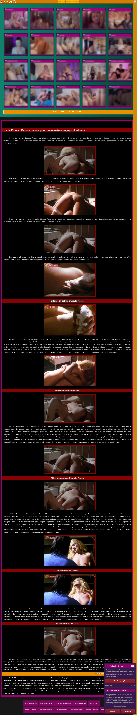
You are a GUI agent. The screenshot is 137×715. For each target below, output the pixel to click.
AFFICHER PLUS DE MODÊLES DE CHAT (68, 112)
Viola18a (61, 35)
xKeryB (113, 35)
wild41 (61, 9)
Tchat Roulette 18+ (31, 703)
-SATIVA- (88, 35)
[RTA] (133, 685)
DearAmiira (62, 61)
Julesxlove (62, 87)
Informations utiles (46, 703)
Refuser (112, 711)
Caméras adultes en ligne (63, 703)
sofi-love (87, 87)
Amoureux (76, 1)
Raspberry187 (115, 87)
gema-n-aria (36, 61)
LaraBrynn (10, 9)
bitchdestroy (37, 87)
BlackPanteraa (11, 87)
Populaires (61, 1)
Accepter (128, 711)
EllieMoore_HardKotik (118, 61)
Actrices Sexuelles (61, 709)
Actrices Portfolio (30, 709)
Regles (124, 706)
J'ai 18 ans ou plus (120, 681)
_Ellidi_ (113, 9)
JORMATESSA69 (12, 61)
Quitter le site (109, 685)
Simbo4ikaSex (89, 61)
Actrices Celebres (80, 703)
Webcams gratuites (77, 709)
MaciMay (9, 35)
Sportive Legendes (92, 709)
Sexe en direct (93, 703)
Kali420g (87, 9)
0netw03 (35, 9)
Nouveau (68, 1)
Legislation (117, 706)
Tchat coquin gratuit (46, 709)
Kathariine (36, 35)
